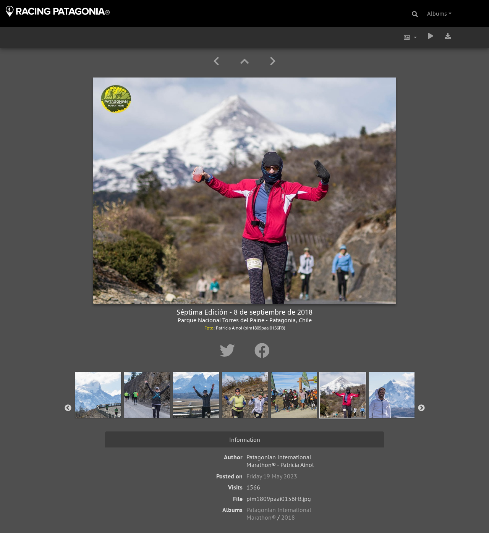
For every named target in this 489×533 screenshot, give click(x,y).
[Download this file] (448, 36)
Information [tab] (244, 439)
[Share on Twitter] (229, 350)
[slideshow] (430, 36)
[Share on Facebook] (262, 350)
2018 (288, 517)
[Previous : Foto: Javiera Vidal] (217, 61)
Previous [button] (68, 408)
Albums (437, 13)
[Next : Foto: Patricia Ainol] (273, 61)
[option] (98, 406)
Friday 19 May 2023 (271, 476)
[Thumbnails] (246, 61)
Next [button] (421, 408)
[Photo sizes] (410, 37)
